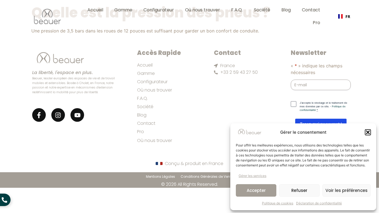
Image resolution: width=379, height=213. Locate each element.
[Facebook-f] (39, 115)
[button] (368, 132)
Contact (311, 10)
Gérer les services (252, 176)
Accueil (95, 10)
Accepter (256, 190)
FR (347, 16)
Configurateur (158, 10)
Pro (316, 22)
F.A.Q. (237, 10)
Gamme (123, 10)
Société (262, 10)
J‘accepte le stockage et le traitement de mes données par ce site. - (323, 106)
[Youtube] (77, 115)
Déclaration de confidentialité (319, 203)
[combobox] (344, 16)
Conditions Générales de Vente (207, 176)
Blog (286, 10)
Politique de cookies (277, 203)
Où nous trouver (202, 10)
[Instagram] (58, 115)
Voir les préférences (346, 190)
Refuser (299, 190)
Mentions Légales (160, 176)
